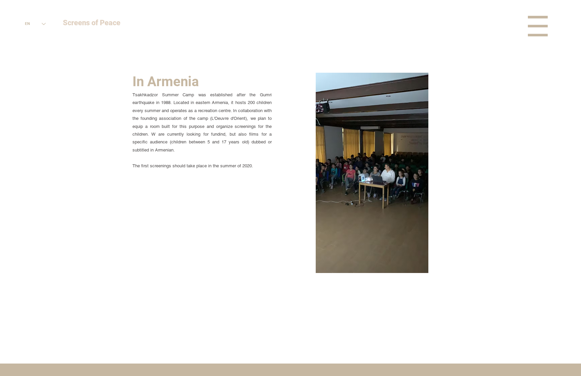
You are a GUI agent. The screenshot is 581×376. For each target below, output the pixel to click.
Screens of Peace (91, 23)
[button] (538, 26)
